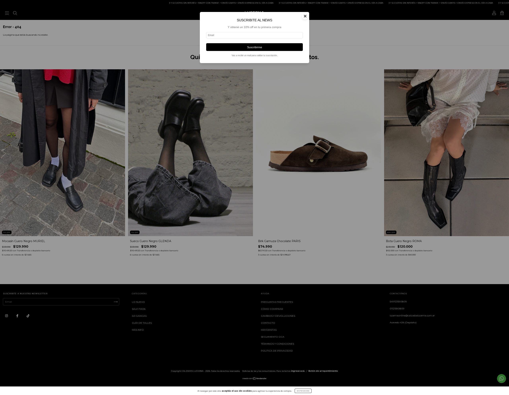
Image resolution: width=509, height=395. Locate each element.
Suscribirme (254, 47)
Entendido (303, 391)
